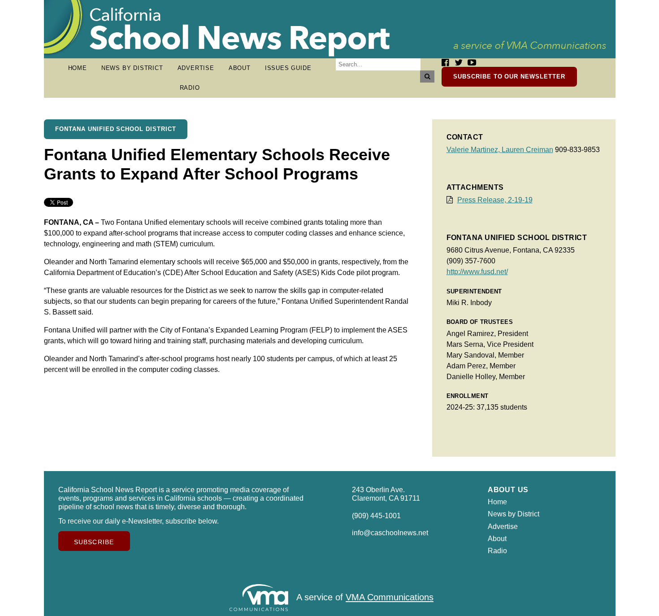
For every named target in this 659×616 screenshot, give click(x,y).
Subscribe (94, 542)
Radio (190, 87)
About (240, 68)
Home (77, 68)
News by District (132, 68)
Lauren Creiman (527, 149)
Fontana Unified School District (115, 129)
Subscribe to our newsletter (509, 76)
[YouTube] (472, 62)
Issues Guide (288, 68)
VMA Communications (390, 598)
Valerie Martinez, (474, 149)
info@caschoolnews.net (390, 533)
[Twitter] (459, 62)
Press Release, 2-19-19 (495, 200)
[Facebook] (445, 62)
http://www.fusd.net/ (477, 271)
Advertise (196, 68)
